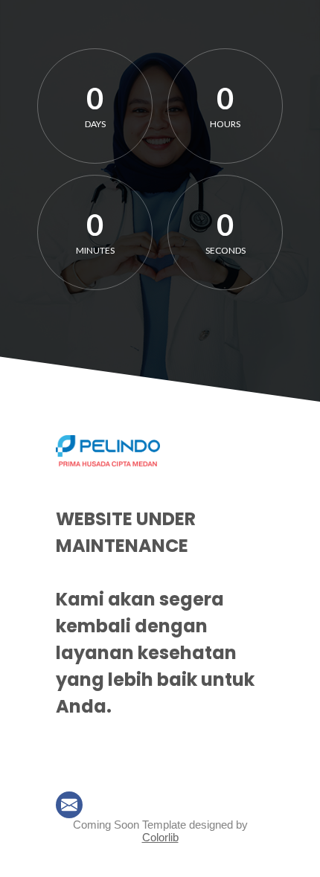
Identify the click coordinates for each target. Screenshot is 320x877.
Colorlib (160, 837)
